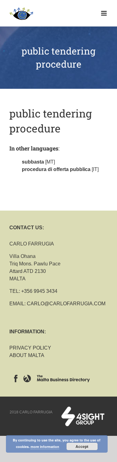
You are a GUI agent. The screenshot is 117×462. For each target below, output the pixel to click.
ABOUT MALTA (26, 355)
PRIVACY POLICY (30, 347)
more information (45, 446)
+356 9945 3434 (39, 291)
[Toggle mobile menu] (104, 13)
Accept (82, 446)
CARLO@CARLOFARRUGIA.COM (66, 303)
